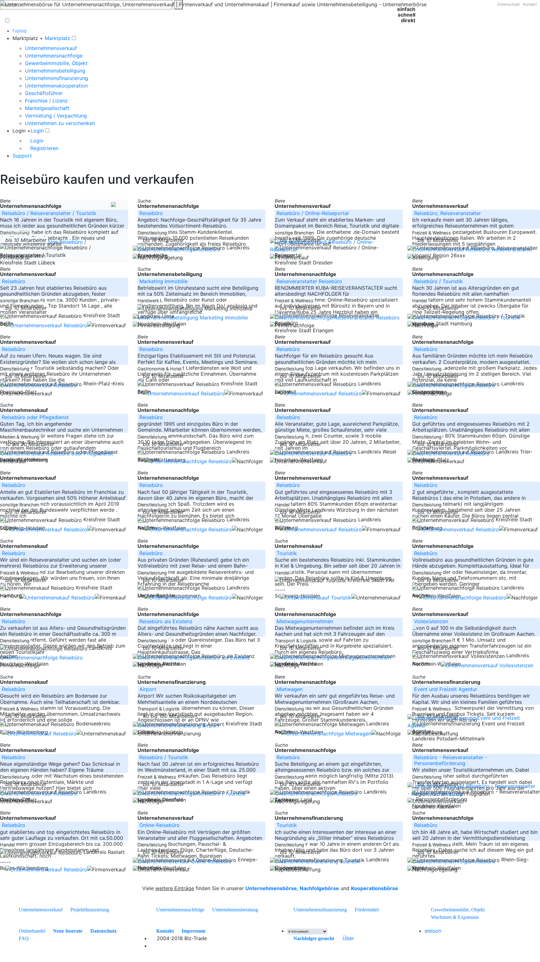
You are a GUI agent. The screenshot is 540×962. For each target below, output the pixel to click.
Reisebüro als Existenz (165, 621)
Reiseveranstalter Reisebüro (309, 281)
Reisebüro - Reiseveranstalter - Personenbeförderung (450, 760)
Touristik (287, 553)
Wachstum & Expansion (455, 917)
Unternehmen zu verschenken (60, 123)
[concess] (337, 938)
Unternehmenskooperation (56, 86)
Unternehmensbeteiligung (55, 71)
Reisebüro (151, 213)
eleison (433, 931)
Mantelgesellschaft (47, 108)
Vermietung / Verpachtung (56, 116)
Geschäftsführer (44, 93)
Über (348, 938)
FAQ (24, 938)
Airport (147, 689)
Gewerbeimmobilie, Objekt (56, 63)
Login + (21, 131)
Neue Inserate (67, 931)
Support (22, 156)
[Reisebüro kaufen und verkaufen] (152, 938)
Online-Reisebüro (159, 825)
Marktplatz (57, 38)
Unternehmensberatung (235, 909)
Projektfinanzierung (89, 909)
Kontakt (530, 4)
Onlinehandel (32, 931)
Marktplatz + (27, 38)
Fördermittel (367, 909)
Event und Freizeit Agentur (445, 689)
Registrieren (43, 148)
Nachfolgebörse (319, 888)
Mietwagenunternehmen (305, 621)
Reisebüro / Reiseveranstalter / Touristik (49, 213)
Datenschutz (509, 4)
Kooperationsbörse (374, 888)
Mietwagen (289, 689)
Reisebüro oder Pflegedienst (35, 417)
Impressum (193, 931)
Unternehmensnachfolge (53, 56)
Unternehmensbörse (271, 888)
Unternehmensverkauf (51, 48)
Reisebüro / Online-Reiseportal (313, 213)
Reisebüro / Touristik (438, 281)
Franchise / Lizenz (46, 101)
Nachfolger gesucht (313, 938)
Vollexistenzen (431, 621)
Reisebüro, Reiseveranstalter (447, 213)
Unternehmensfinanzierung (56, 78)
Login (37, 131)
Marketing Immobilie (163, 281)
